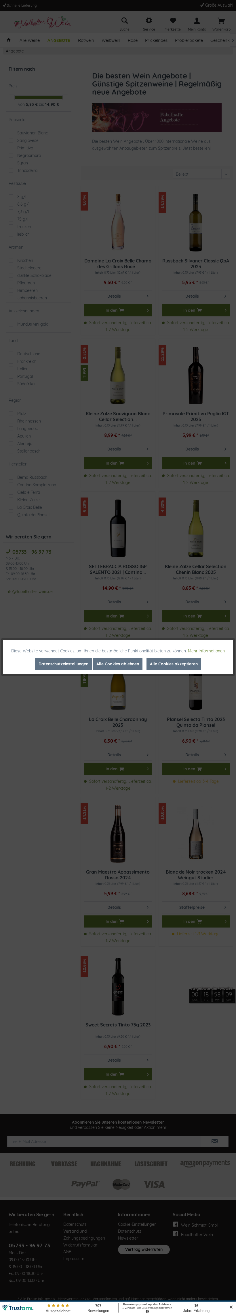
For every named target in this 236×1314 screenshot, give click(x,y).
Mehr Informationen (206, 651)
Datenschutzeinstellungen (63, 664)
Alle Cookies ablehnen (117, 664)
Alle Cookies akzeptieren (174, 664)
